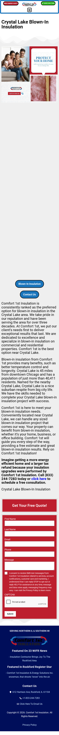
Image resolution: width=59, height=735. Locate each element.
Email (12, 539)
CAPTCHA (10, 594)
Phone (12, 549)
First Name (10, 518)
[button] (29, 10)
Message (14, 559)
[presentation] (26, 602)
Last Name (10, 529)
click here (38, 479)
